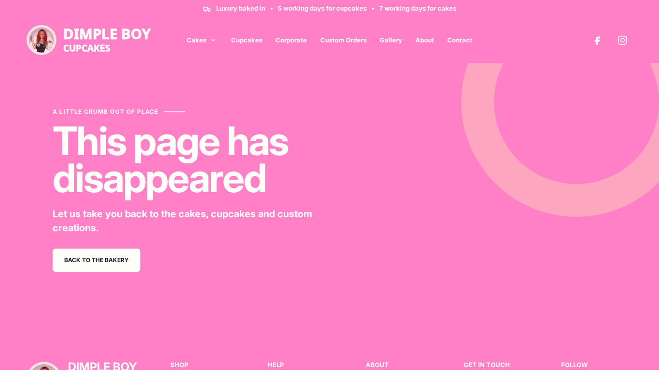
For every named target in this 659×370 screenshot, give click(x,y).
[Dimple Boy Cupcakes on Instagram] (622, 40)
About (424, 40)
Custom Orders (343, 40)
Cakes (196, 40)
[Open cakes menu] (213, 40)
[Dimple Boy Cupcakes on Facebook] (597, 40)
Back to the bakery (96, 260)
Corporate (291, 40)
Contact (459, 40)
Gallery (391, 40)
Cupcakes (246, 40)
